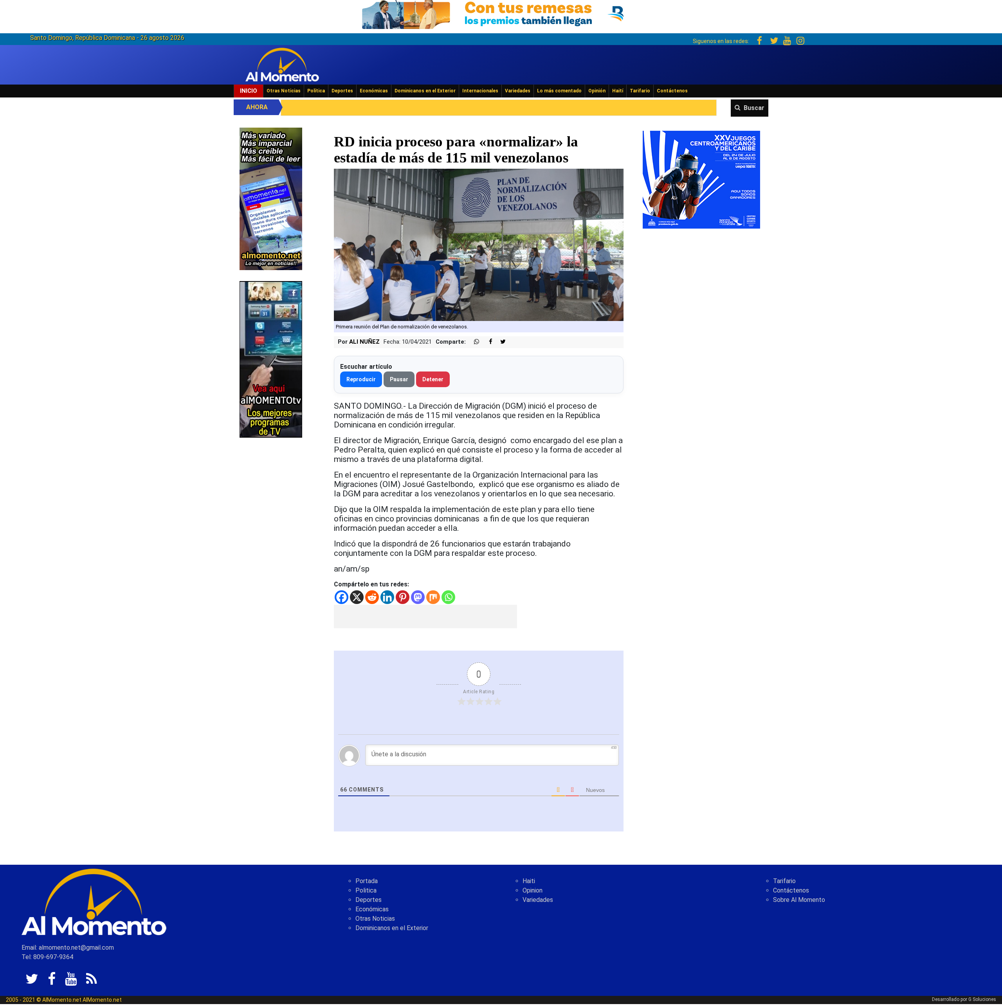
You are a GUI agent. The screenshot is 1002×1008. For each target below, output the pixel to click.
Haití (617, 91)
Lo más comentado (559, 91)
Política (316, 91)
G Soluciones (982, 999)
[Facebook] (341, 597)
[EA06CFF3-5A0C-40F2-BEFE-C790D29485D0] (271, 358)
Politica (366, 890)
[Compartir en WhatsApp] (473, 341)
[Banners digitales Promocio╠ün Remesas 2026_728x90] (501, 13)
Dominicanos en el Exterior (425, 91)
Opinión (597, 91)
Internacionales (480, 91)
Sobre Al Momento (799, 899)
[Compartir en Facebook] (486, 341)
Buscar (754, 108)
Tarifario (640, 91)
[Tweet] (500, 341)
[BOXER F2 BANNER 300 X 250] (701, 179)
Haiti (529, 881)
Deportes (342, 91)
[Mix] (433, 597)
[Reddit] (372, 597)
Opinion (532, 890)
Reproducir (361, 379)
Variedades (517, 91)
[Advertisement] (425, 616)
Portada (366, 881)
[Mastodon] (418, 597)
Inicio (248, 90)
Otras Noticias (284, 91)
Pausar (399, 379)
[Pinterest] (402, 597)
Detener (432, 379)
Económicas (374, 91)
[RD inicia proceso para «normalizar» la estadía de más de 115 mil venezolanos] (479, 244)
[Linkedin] (387, 597)
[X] (357, 597)
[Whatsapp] (448, 597)
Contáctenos (672, 91)
